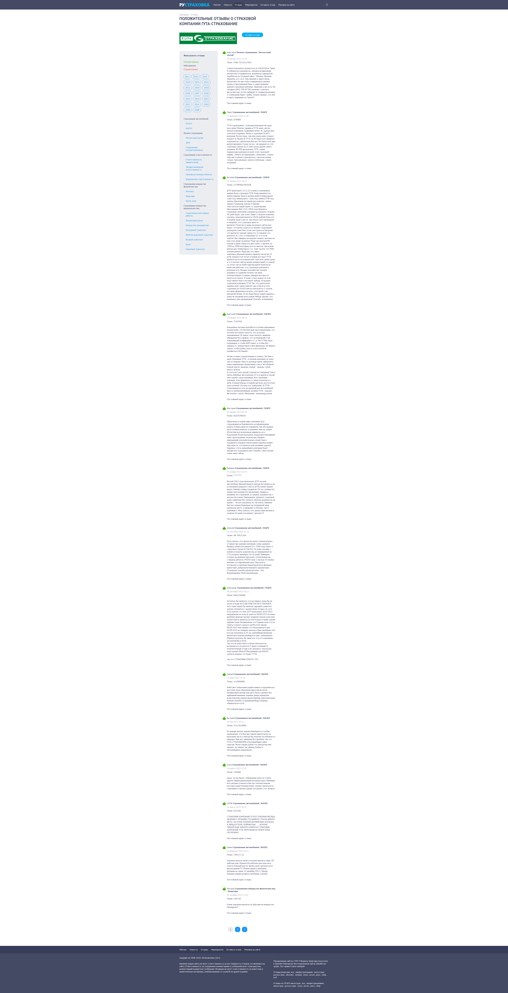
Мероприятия (251, 4)
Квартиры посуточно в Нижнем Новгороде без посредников (300, 962)
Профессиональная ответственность (194, 168)
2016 (206, 93)
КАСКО (189, 128)
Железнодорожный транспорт (199, 234)
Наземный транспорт (195, 249)
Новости (228, 4)
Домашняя (184, 14)
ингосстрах (319, 972)
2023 (197, 82)
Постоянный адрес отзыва (239, 103)
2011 (197, 104)
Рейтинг (217, 4)
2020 (197, 87)
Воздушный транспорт (196, 230)
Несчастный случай (194, 138)
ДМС (188, 142)
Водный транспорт (194, 239)
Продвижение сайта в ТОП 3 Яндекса (290, 961)
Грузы (188, 244)
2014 (197, 98)
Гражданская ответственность (200, 179)
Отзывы (238, 4)
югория (298, 974)
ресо (318, 974)
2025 (204, 76)
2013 (206, 98)
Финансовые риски (194, 220)
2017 (197, 93)
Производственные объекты (199, 174)
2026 (195, 76)
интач (312, 974)
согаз (305, 974)
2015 (187, 98)
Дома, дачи (191, 201)
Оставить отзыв (268, 4)
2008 (197, 110)
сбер (324, 974)
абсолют (290, 974)
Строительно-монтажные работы (197, 214)
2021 (187, 87)
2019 (206, 87)
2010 (206, 104)
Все (187, 76)
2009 (187, 110)
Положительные (191, 62)
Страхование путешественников (194, 148)
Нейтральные (190, 65)
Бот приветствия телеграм (292, 966)
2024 (187, 82)
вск (292, 972)
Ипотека (190, 191)
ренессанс (285, 972)
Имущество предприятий (197, 225)
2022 (206, 82)
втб (275, 977)
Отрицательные (191, 69)
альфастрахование (304, 972)
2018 (187, 93)
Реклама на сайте (286, 4)
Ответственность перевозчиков (194, 161)
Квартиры (190, 196)
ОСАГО (189, 123)
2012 (187, 104)
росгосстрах (279, 974)
